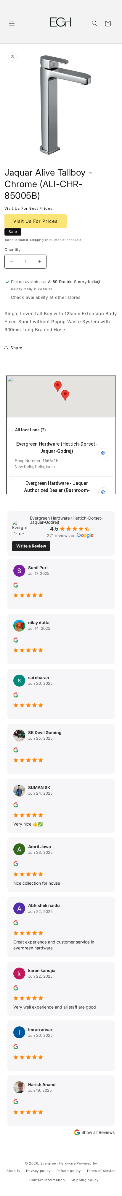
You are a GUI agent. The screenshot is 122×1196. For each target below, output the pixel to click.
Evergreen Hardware (58, 1163)
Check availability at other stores (45, 297)
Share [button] (16, 347)
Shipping (37, 240)
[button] (11, 23)
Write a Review (31, 545)
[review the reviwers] (15, 585)
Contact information (47, 1180)
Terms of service (100, 1171)
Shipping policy (85, 1180)
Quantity (12, 249)
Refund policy (69, 1171)
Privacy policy (38, 1171)
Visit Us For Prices (35, 221)
